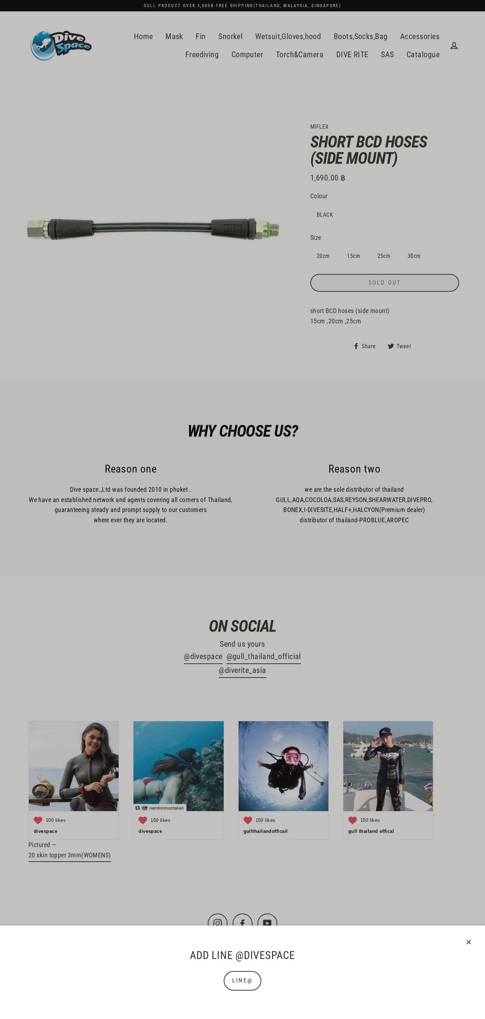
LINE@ (242, 980)
